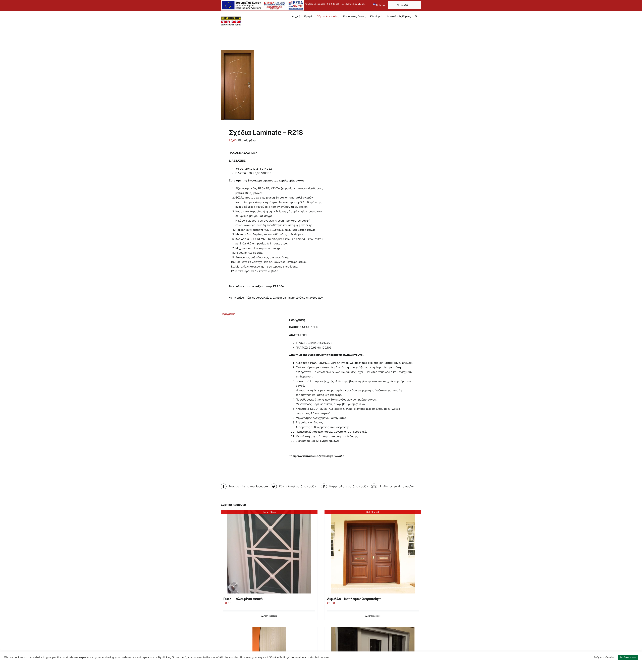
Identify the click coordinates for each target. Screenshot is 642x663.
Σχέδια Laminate (284, 297)
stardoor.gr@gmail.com (353, 4)
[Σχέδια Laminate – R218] (269, 85)
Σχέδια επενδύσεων (309, 297)
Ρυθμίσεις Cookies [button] (604, 657)
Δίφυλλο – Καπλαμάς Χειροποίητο (354, 599)
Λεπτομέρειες (270, 616)
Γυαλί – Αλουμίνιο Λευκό (243, 599)
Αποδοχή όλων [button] (628, 657)
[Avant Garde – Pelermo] (269, 643)
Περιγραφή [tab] (228, 313)
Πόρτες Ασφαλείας (258, 297)
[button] (416, 16)
